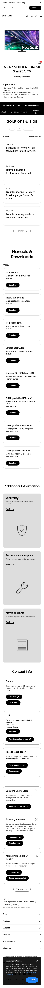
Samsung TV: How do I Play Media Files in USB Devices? (21, 89)
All (12, 129)
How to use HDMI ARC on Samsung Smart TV (21, 95)
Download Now (14, 843)
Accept (32, 980)
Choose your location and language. (14, 3)
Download (13, 285)
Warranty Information (22, 77)
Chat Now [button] (12, 697)
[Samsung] (6, 15)
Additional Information (20, 112)
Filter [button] (7, 137)
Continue (35, 8)
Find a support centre (17, 765)
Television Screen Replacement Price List (19, 92)
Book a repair (14, 771)
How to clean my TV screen (14, 97)
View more (13, 731)
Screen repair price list (17, 878)
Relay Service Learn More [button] (18, 739)
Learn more (13, 703)
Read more (10, 509)
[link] (39, 62)
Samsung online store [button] (17, 806)
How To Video (28, 129)
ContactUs (36, 112)
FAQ (19, 129)
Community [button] (13, 837)
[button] (22, 149)
